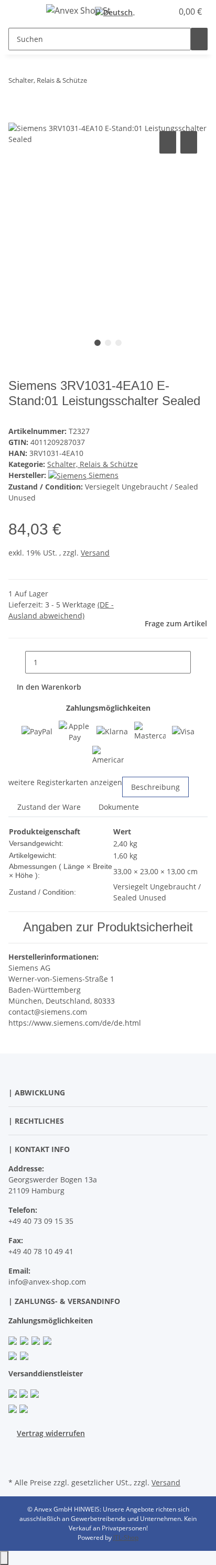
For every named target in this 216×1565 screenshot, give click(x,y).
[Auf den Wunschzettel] (188, 142)
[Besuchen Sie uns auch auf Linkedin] (16, 1463)
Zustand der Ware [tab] (49, 807)
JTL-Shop (125, 1537)
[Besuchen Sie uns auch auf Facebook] (16, 1451)
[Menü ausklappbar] (21, 12)
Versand (95, 553)
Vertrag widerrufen (51, 1433)
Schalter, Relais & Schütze (92, 464)
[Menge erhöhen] (199, 662)
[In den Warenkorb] (16, 117)
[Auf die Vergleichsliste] (167, 142)
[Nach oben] (4, 1558)
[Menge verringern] (16, 662)
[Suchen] (199, 39)
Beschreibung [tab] (155, 787)
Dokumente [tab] (119, 807)
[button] (153, 11)
